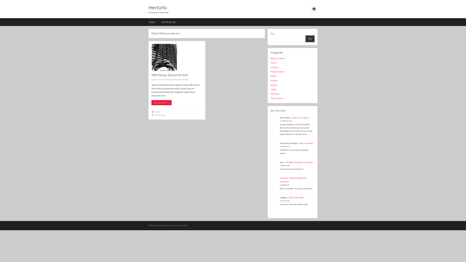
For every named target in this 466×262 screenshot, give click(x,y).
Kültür (273, 76)
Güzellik (274, 67)
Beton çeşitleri (306, 143)
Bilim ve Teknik (278, 58)
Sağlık (273, 89)
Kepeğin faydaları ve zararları (299, 162)
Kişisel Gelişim (277, 71)
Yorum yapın (160, 115)
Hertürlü (158, 7)
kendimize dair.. (169, 22)
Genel (157, 112)
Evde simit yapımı (300, 117)
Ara (272, 33)
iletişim (152, 22)
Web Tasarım (277, 98)
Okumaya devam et (161, 103)
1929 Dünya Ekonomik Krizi (169, 75)
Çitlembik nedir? (296, 197)
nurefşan (284, 178)
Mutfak (274, 80)
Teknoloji (275, 94)
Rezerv (274, 85)
